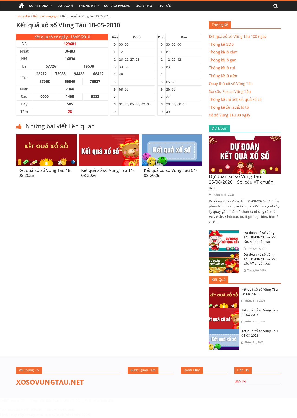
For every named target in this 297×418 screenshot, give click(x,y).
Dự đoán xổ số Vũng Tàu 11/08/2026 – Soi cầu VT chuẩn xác (260, 259)
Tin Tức (164, 5)
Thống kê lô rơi (222, 67)
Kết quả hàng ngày (46, 16)
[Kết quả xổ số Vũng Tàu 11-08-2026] (109, 136)
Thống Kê (86, 5)
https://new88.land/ (60, 409)
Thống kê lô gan (222, 60)
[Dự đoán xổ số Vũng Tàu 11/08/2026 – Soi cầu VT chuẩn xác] (225, 255)
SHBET (5, 400)
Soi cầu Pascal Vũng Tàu (230, 91)
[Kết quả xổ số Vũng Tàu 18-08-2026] (46, 136)
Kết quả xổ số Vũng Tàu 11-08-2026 (107, 172)
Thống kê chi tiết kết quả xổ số (235, 99)
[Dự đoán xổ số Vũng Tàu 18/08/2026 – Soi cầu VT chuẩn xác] (225, 233)
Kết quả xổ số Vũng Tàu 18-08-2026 (45, 172)
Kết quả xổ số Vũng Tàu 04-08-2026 (170, 172)
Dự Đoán (65, 5)
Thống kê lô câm (223, 52)
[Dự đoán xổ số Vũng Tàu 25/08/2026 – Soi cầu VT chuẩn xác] (245, 138)
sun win (51, 414)
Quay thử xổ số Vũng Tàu (231, 83)
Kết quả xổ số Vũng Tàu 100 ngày (237, 36)
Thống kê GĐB (221, 44)
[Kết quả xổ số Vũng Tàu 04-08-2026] (172, 136)
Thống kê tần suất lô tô (229, 107)
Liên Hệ (240, 381)
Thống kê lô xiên (223, 75)
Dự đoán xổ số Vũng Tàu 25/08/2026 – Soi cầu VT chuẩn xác (241, 182)
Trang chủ (23, 16)
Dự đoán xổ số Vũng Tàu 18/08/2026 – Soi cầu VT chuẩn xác (260, 237)
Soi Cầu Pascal (117, 5)
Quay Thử (144, 5)
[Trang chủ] (21, 6)
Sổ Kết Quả (38, 5)
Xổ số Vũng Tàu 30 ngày (229, 115)
